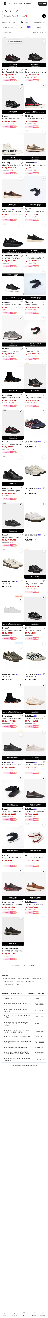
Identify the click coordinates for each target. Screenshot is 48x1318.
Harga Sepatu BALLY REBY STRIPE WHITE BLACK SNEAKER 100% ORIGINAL (17, 1031)
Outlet (17, 984)
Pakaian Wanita (8, 981)
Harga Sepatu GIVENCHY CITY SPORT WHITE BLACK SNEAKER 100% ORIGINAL (17, 1053)
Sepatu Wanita (36, 978)
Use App (42, 3)
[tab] (9, 22)
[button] (24, 3)
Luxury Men (20, 981)
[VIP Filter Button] (29, 27)
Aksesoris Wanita (23, 978)
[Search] (44, 16)
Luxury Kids (30, 981)
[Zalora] (24, 11)
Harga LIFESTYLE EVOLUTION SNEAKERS (17, 1036)
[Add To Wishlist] (21, 69)
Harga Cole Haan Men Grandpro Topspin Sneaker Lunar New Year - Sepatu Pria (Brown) (16, 1024)
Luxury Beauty (8, 984)
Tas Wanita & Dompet (9, 978)
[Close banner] (2, 3)
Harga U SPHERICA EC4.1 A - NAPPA (15, 1047)
